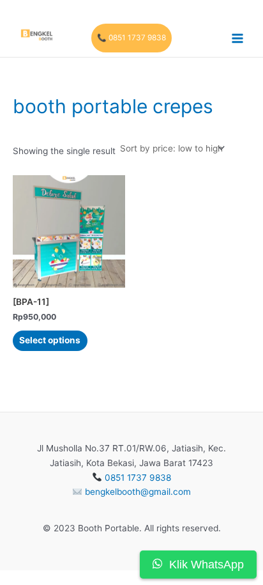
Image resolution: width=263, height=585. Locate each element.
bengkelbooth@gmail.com (138, 492)
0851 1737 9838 (138, 477)
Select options (49, 340)
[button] (131, 38)
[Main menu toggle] (237, 38)
